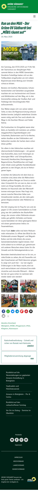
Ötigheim (5, 329)
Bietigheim (5, 326)
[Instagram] (21, 440)
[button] (3, 311)
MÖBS (13, 326)
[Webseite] (26, 440)
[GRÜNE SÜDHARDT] (4, 6)
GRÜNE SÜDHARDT (15, 4)
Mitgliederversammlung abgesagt (19, 357)
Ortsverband (12, 323)
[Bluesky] (12, 440)
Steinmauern (14, 329)
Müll (28, 326)
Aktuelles (4, 323)
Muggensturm (21, 326)
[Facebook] (17, 440)
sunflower (17, 479)
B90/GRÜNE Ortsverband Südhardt (17, 8)
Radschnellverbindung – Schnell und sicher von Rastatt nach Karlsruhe (19, 343)
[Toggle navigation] (34, 16)
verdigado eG (14, 482)
